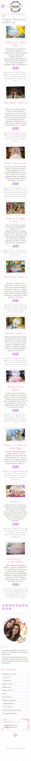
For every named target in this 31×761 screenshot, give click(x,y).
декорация (6, 364)
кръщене (18, 421)
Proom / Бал (15, 677)
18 (7, 609)
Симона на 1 (15, 501)
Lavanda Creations (21, 72)
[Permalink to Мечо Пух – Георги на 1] (15, 323)
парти (15, 78)
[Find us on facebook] (15, 735)
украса (15, 80)
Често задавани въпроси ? (15, 713)
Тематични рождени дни (21, 307)
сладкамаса (8, 597)
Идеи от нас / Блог (15, 684)
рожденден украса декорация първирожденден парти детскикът (16, 194)
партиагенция (13, 534)
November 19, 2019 (10, 358)
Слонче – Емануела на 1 (15, 163)
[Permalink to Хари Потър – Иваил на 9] (15, 92)
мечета (25, 475)
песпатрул (24, 309)
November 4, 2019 (9, 471)
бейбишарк (22, 76)
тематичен (14, 479)
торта (25, 78)
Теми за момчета (12, 137)
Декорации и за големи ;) (15, 674)
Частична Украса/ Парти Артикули (15, 710)
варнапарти (11, 78)
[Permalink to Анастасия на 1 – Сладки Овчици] (15, 548)
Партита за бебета (15, 690)
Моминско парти (15, 687)
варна (5, 78)
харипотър (15, 141)
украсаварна (23, 139)
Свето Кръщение (21, 417)
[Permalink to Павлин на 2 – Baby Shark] (15, 32)
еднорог (13, 421)
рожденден (20, 78)
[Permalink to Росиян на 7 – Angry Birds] (15, 208)
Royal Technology (20, 748)
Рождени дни (16, 680)
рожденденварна (8, 139)
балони (20, 362)
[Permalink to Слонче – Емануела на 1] (15, 153)
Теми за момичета (12, 76)
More (15, 68)
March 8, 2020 (9, 305)
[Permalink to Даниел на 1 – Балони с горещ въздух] (15, 435)
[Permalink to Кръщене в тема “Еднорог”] (15, 376)
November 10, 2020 (10, 72)
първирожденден (14, 477)
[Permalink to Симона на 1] (15, 491)
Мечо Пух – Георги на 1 (15, 333)
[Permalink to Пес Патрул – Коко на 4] (15, 266)
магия (20, 137)
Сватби (15, 693)
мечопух (12, 364)
